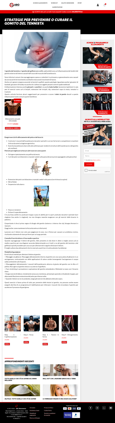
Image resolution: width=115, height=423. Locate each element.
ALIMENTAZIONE (57, 7)
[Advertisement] (41, 302)
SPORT (80, 3)
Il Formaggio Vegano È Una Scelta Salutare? (60, 399)
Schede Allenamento (40, 3)
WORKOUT (54, 3)
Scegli (7, 344)
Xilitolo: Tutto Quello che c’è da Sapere (20, 399)
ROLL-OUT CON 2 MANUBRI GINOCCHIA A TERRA (59, 379)
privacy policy (96, 160)
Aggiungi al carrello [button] (12, 128)
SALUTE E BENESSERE (67, 3)
